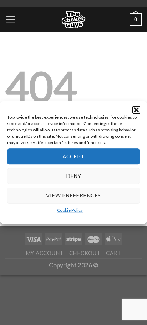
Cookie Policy (70, 210)
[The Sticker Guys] (73, 19)
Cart (113, 253)
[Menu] (10, 19)
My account (45, 253)
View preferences (73, 195)
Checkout (85, 253)
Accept (73, 156)
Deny (73, 176)
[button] (136, 109)
